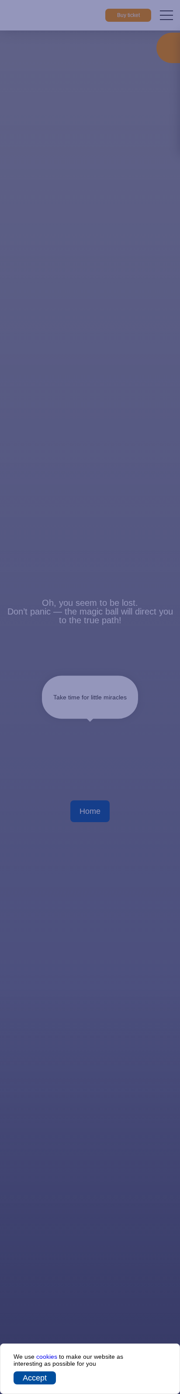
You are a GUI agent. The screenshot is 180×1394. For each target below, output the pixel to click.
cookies (46, 1356)
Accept (35, 1378)
